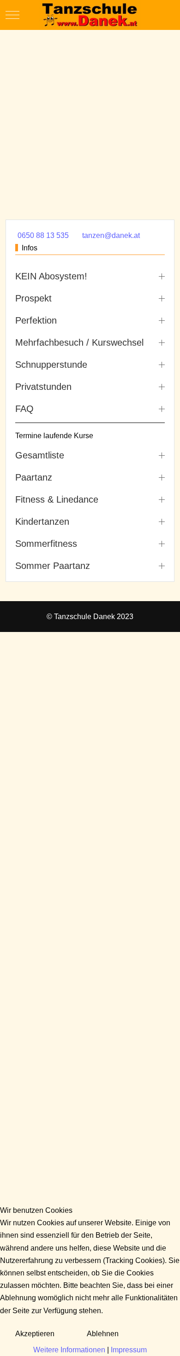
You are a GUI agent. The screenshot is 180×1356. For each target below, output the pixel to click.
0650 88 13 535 (43, 235)
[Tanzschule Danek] (89, 15)
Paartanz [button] (33, 477)
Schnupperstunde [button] (51, 364)
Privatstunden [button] (43, 387)
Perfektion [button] (36, 320)
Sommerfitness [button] (46, 544)
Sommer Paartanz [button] (52, 566)
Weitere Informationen (69, 1350)
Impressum (129, 1350)
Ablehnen (103, 1334)
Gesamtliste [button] (39, 455)
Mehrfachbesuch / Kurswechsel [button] (79, 342)
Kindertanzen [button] (42, 521)
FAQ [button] (24, 409)
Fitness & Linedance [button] (56, 499)
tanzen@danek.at (111, 235)
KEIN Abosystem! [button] (51, 276)
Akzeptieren (34, 1334)
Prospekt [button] (33, 298)
